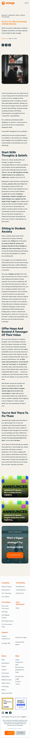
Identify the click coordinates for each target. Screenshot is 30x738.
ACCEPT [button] (9, 732)
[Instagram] (3, 713)
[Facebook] (10, 713)
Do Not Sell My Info (15, 728)
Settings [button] (20, 732)
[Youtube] (6, 713)
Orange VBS (6, 643)
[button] (3, 45)
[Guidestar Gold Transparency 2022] (7, 703)
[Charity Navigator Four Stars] (21, 703)
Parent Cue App (20, 637)
